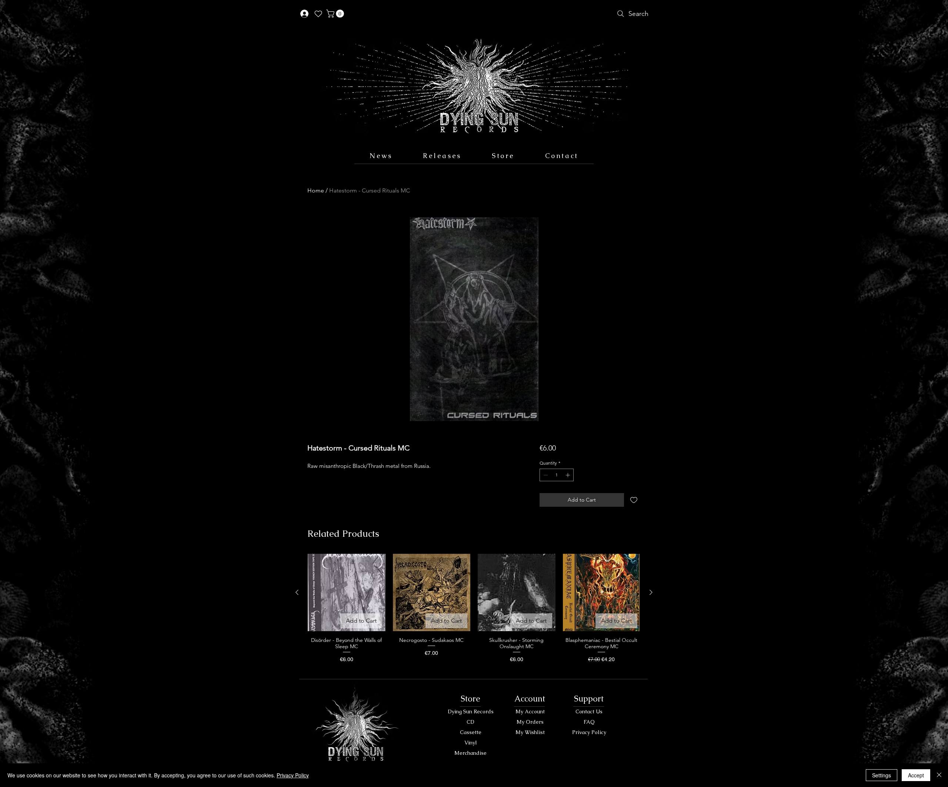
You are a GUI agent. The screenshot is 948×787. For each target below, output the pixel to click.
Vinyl (470, 742)
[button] (336, 14)
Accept (916, 775)
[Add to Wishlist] (634, 500)
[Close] (939, 775)
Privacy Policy (589, 732)
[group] (474, 611)
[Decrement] (545, 475)
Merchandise (470, 753)
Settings (881, 775)
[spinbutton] (556, 475)
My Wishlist (530, 732)
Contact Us (588, 711)
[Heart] (318, 14)
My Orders (530, 722)
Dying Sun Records (471, 711)
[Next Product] (651, 592)
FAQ (589, 722)
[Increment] (568, 475)
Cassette (470, 732)
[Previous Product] (297, 592)
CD (470, 722)
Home (315, 190)
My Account (530, 711)
